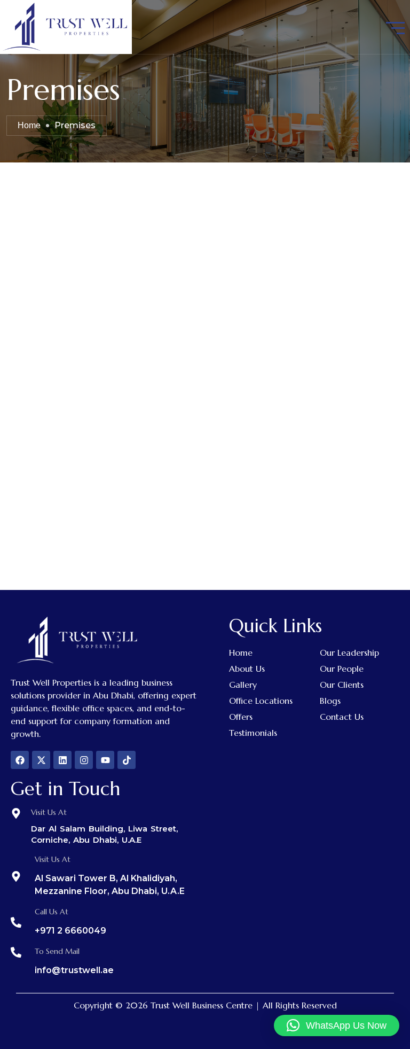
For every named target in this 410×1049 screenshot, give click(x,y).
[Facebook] (20, 760)
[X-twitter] (41, 760)
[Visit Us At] (16, 813)
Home (29, 125)
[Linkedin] (62, 760)
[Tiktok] (126, 760)
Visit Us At (49, 812)
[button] (336, 1025)
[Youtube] (105, 760)
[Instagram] (84, 760)
